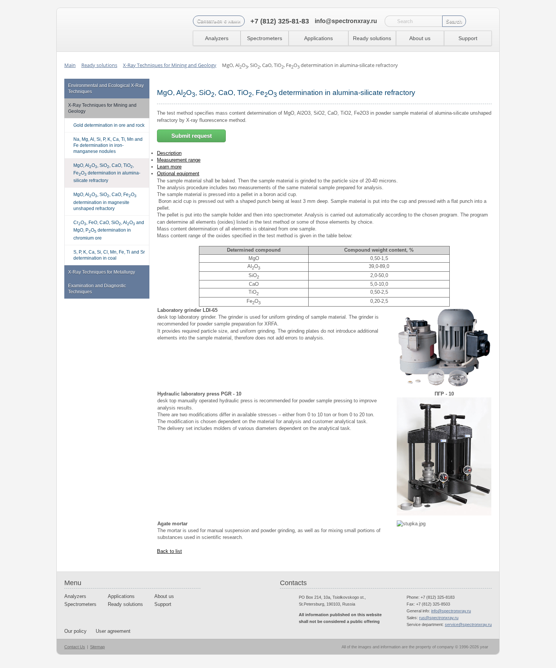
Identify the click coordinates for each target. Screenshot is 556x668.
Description (169, 153)
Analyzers (216, 38)
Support (467, 38)
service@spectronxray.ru (468, 624)
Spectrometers (264, 38)
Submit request (191, 135)
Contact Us (74, 647)
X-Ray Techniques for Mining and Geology (102, 108)
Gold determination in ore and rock (108, 125)
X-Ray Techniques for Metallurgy (101, 272)
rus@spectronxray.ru (438, 617)
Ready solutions (372, 38)
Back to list (169, 551)
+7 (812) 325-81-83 (279, 21)
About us (419, 38)
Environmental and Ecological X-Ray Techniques (106, 88)
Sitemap (97, 647)
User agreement (113, 631)
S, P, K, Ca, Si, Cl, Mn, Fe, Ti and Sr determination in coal (109, 255)
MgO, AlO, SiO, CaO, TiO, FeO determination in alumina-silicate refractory (106, 173)
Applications (318, 38)
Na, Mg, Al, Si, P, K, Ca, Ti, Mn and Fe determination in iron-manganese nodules (108, 145)
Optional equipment (178, 173)
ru (485, 21)
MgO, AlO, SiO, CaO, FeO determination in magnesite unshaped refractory (105, 201)
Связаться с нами (219, 21)
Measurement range (178, 160)
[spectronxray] (103, 30)
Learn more (169, 167)
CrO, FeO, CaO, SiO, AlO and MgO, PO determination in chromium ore (108, 230)
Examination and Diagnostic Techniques (97, 288)
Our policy (75, 631)
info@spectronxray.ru (346, 21)
